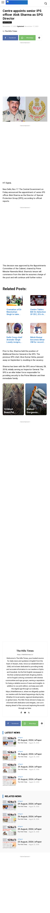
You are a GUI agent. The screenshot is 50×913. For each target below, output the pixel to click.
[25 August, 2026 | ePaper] (9, 768)
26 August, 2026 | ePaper (30, 754)
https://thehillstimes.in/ (25, 654)
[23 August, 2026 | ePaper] (9, 781)
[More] (39, 37)
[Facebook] (21, 712)
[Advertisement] (25, 69)
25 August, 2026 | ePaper (30, 767)
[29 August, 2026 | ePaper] (9, 742)
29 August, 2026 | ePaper (30, 740)
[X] (29, 712)
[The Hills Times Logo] (17, 2)
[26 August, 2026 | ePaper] (9, 756)
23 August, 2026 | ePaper (30, 779)
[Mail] (25, 712)
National (7, 22)
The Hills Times (11, 31)
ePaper (20, 737)
